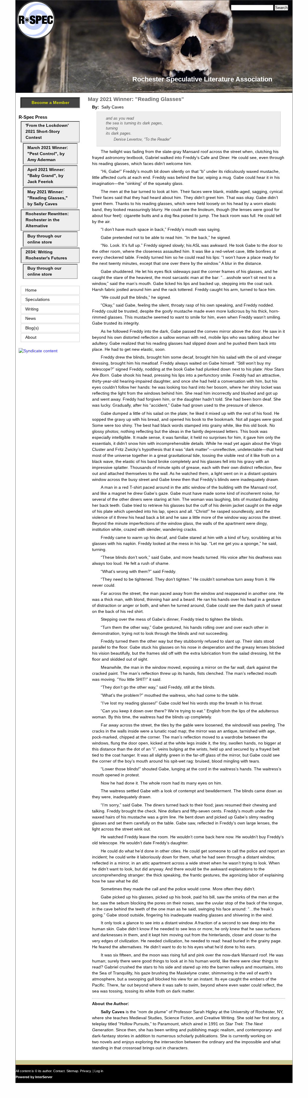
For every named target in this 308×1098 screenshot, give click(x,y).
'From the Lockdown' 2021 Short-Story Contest (47, 131)
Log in (98, 1071)
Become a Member (50, 102)
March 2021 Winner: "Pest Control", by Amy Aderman (47, 153)
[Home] (36, 37)
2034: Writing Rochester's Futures (46, 255)
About (30, 337)
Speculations (37, 299)
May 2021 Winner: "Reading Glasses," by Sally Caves (47, 198)
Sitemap (72, 1071)
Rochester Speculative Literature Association (202, 79)
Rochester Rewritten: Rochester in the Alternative (47, 220)
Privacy (85, 1071)
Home (31, 290)
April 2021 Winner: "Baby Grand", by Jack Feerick (46, 175)
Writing (31, 309)
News (30, 318)
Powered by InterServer (34, 1077)
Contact (59, 1071)
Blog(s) (32, 328)
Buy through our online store (44, 239)
